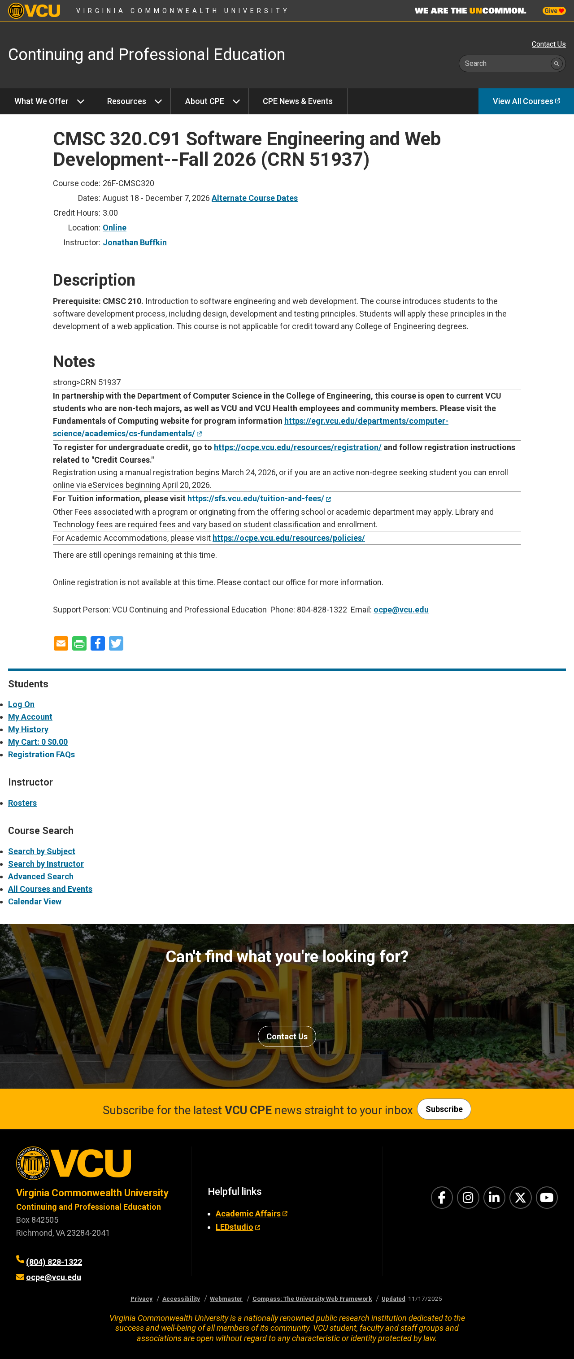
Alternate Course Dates (255, 198)
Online (114, 227)
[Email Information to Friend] (61, 643)
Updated (393, 1298)
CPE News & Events (298, 101)
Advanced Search (41, 876)
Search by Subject (41, 851)
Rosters (22, 803)
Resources (126, 101)
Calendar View (34, 901)
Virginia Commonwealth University (183, 10)
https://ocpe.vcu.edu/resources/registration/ (298, 447)
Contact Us (549, 44)
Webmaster (226, 1298)
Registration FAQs (41, 754)
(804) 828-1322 (54, 1262)
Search (476, 63)
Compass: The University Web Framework (312, 1298)
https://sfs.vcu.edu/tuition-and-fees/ (255, 498)
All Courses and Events (50, 889)
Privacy (141, 1298)
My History (28, 729)
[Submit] (557, 63)
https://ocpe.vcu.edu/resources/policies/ (289, 538)
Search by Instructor (46, 863)
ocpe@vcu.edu (401, 609)
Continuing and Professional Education (88, 1206)
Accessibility (181, 1298)
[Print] (79, 643)
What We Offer (41, 101)
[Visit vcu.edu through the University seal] (95, 1166)
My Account (30, 716)
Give (551, 10)
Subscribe (444, 1109)
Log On (21, 704)
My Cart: (38, 742)
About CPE (204, 101)
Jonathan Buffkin (135, 242)
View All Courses (523, 101)
